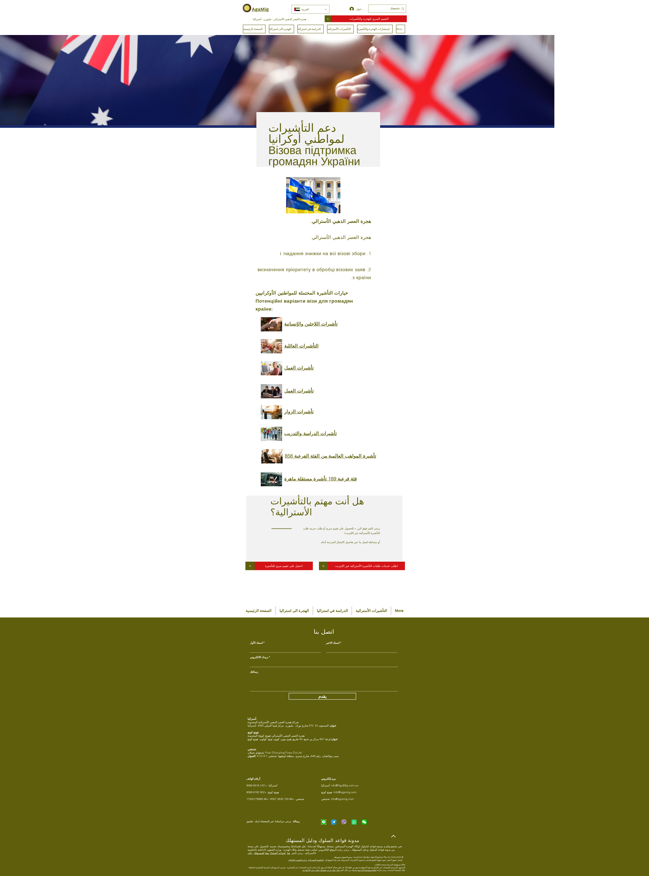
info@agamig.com (344, 792)
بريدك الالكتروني (259, 657)
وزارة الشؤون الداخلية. (297, 860)
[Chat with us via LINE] (323, 822)
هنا (288, 853)
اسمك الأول (256, 642)
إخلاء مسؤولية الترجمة (367, 870)
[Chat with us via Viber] (343, 822)
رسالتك (254, 671)
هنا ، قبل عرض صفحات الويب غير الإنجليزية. (320, 870)
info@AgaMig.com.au (344, 785)
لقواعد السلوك (277, 853)
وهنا (267, 853)
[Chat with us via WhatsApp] (354, 822)
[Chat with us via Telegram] (333, 822)
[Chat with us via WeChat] (364, 822)
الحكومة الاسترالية (315, 860)
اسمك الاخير (333, 642)
